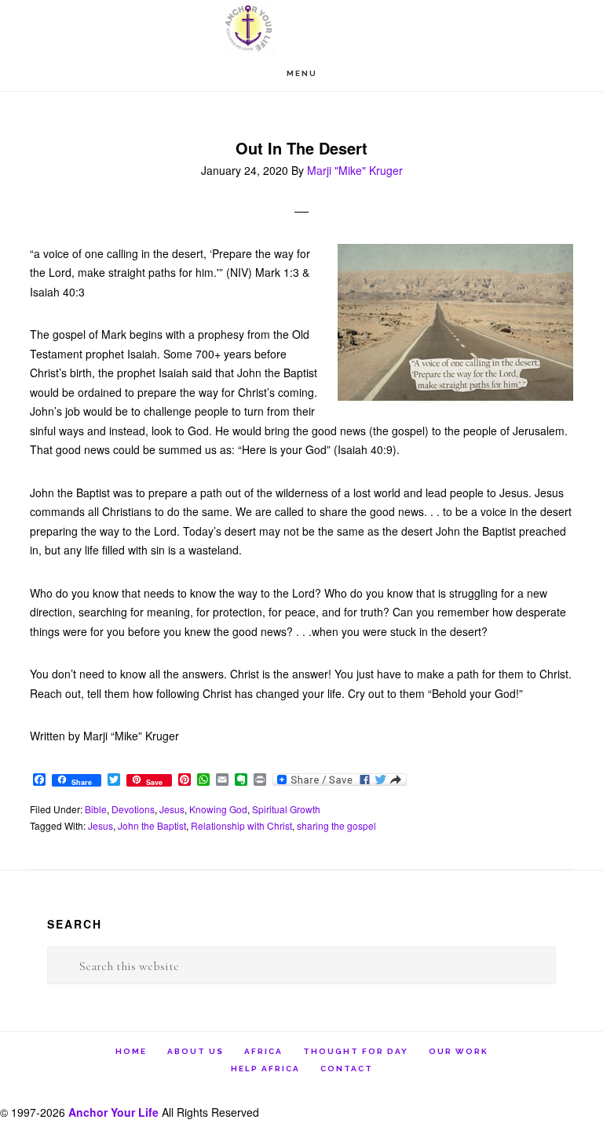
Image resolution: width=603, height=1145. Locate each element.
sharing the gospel (336, 825)
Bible (96, 809)
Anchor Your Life (301, 27)
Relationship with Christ (241, 825)
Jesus (172, 809)
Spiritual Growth (286, 809)
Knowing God (218, 809)
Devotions (133, 809)
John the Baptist (152, 825)
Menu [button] (302, 73)
